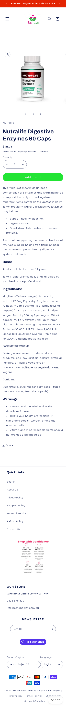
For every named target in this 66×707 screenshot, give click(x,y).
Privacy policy (15, 696)
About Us (12, 489)
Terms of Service (17, 513)
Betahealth (18, 690)
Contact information (34, 701)
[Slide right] (40, 114)
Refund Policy (15, 521)
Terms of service (34, 696)
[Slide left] (25, 114)
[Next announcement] (59, 3)
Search (11, 482)
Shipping (22, 151)
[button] (7, 19)
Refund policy (55, 690)
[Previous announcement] (6, 3)
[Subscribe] (52, 629)
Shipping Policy (16, 505)
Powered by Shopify (34, 690)
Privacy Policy (15, 497)
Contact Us (13, 529)
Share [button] (9, 445)
